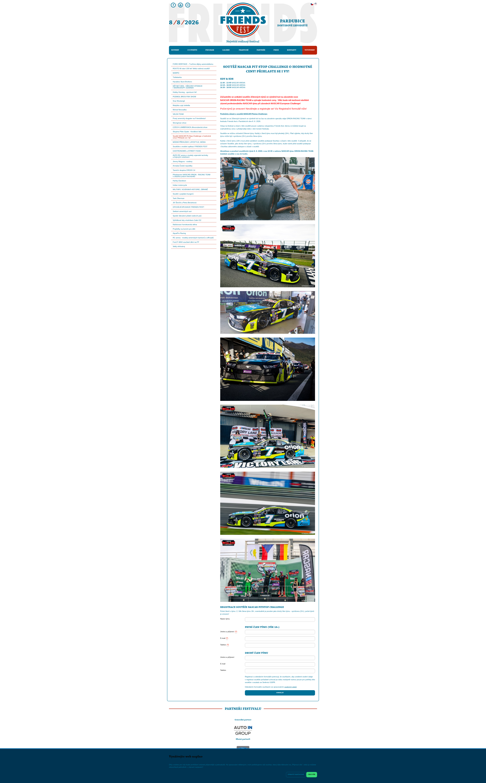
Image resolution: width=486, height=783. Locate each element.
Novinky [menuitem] (175, 50)
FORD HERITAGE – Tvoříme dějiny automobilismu (193, 64)
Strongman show (179, 123)
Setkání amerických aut (182, 211)
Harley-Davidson (179, 181)
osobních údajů (290, 687)
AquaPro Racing (179, 233)
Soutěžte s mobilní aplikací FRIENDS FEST (190, 146)
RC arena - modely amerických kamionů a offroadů (193, 238)
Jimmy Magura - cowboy (182, 161)
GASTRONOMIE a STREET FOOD (187, 151)
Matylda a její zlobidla (181, 105)
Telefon (224, 645)
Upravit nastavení (296, 774)
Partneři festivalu (243, 709)
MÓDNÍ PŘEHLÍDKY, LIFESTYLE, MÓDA (189, 142)
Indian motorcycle (180, 185)
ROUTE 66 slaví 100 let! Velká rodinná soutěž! (191, 68)
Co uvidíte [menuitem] (192, 50)
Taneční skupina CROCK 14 (184, 170)
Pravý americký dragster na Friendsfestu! (189, 118)
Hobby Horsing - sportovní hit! (185, 92)
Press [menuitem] (276, 50)
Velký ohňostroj (179, 246)
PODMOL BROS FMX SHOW (184, 97)
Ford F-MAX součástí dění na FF (186, 242)
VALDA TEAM (178, 114)
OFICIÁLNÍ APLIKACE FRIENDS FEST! (188, 207)
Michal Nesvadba (180, 110)
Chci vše (311, 774)
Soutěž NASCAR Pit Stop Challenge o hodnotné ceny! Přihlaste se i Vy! (192, 137)
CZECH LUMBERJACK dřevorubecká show (190, 127)
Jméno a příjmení (228, 631)
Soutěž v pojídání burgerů (183, 194)
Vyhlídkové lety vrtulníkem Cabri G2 (187, 220)
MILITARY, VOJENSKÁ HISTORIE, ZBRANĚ (190, 189)
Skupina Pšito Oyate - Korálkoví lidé (187, 132)
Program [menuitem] (209, 50)
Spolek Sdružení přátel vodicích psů (187, 216)
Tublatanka (177, 77)
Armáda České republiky (182, 166)
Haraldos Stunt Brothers (182, 82)
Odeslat (280, 692)
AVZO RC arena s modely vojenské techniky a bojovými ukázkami (190, 156)
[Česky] (312, 4)
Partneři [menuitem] (261, 50)
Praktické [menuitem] (243, 50)
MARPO (176, 73)
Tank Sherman (178, 198)
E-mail (224, 638)
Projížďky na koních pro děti (184, 229)
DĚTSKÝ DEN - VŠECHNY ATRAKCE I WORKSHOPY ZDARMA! (187, 87)
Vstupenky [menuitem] (310, 50)
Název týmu (225, 619)
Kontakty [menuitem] (291, 50)
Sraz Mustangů (179, 101)
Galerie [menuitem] (226, 50)
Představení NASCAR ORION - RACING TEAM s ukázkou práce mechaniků (191, 175)
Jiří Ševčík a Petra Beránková (184, 203)
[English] (315, 4)
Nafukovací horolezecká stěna (185, 224)
